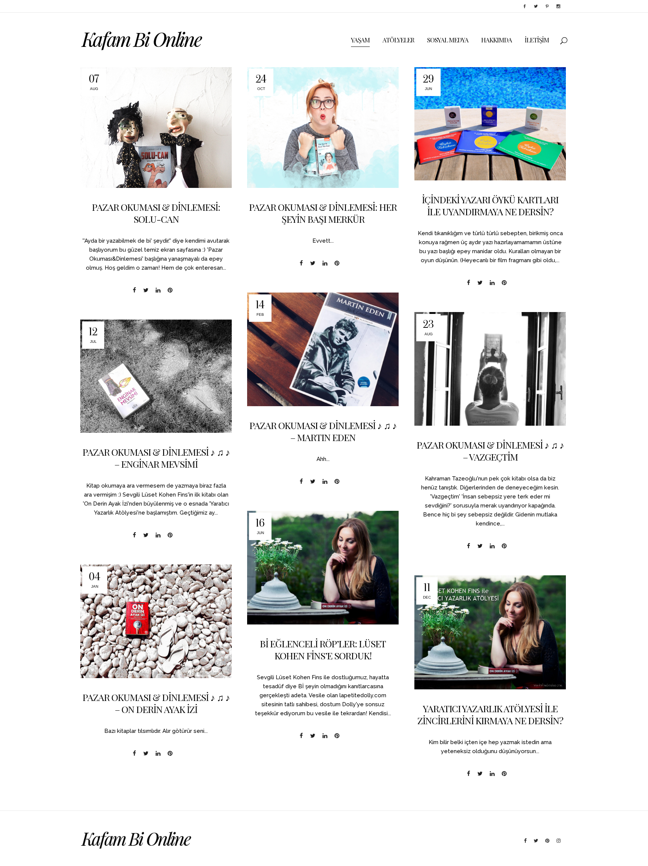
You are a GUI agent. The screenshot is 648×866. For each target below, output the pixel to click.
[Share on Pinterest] (170, 290)
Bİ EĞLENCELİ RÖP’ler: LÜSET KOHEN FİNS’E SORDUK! (323, 649)
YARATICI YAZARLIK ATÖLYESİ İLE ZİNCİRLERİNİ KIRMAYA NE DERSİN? (490, 714)
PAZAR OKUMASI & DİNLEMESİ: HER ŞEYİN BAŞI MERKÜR (323, 213)
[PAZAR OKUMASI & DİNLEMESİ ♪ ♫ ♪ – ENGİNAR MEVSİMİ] (156, 376)
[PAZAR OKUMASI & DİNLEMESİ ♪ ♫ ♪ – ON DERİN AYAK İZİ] (156, 621)
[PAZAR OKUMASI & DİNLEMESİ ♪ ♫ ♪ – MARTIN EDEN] (323, 349)
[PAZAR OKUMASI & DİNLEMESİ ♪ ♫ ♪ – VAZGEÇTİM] (490, 369)
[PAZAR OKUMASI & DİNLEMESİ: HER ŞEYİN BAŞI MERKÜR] (323, 127)
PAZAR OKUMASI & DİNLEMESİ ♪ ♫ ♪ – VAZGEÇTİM (490, 450)
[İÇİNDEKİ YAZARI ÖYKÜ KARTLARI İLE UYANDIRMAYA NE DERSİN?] (490, 123)
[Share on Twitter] (145, 290)
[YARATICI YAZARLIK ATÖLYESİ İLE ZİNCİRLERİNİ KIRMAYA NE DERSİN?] (490, 632)
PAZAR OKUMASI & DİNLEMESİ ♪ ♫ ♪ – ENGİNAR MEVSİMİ (156, 458)
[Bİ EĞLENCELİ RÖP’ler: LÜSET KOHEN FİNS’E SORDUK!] (323, 567)
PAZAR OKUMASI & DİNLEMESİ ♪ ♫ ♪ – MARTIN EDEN (323, 431)
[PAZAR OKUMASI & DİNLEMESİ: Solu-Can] (156, 127)
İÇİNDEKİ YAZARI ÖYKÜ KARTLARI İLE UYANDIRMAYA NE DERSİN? (490, 205)
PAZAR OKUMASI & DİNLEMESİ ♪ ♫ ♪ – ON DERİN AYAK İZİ (156, 703)
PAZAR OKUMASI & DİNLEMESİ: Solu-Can (156, 213)
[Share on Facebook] (134, 290)
